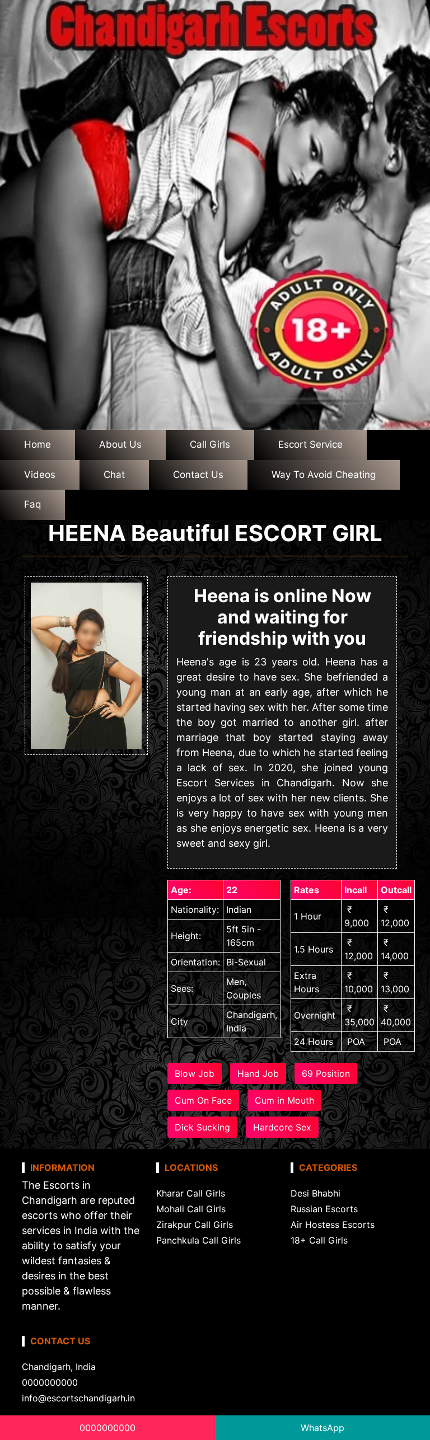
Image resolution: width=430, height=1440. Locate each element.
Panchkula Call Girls (198, 1240)
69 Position (326, 1073)
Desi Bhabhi (315, 1193)
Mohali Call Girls (191, 1208)
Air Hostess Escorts (333, 1224)
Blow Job (194, 1073)
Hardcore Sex (282, 1127)
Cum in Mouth (284, 1100)
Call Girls (210, 444)
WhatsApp (322, 1427)
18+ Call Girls (319, 1240)
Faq (32, 504)
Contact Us (198, 474)
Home (37, 444)
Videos (39, 474)
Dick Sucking (202, 1127)
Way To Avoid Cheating (324, 474)
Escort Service (310, 444)
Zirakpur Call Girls (194, 1224)
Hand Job (258, 1073)
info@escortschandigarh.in (78, 1398)
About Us (120, 444)
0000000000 (107, 1427)
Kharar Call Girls (190, 1193)
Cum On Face (203, 1100)
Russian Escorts (324, 1208)
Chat (114, 474)
